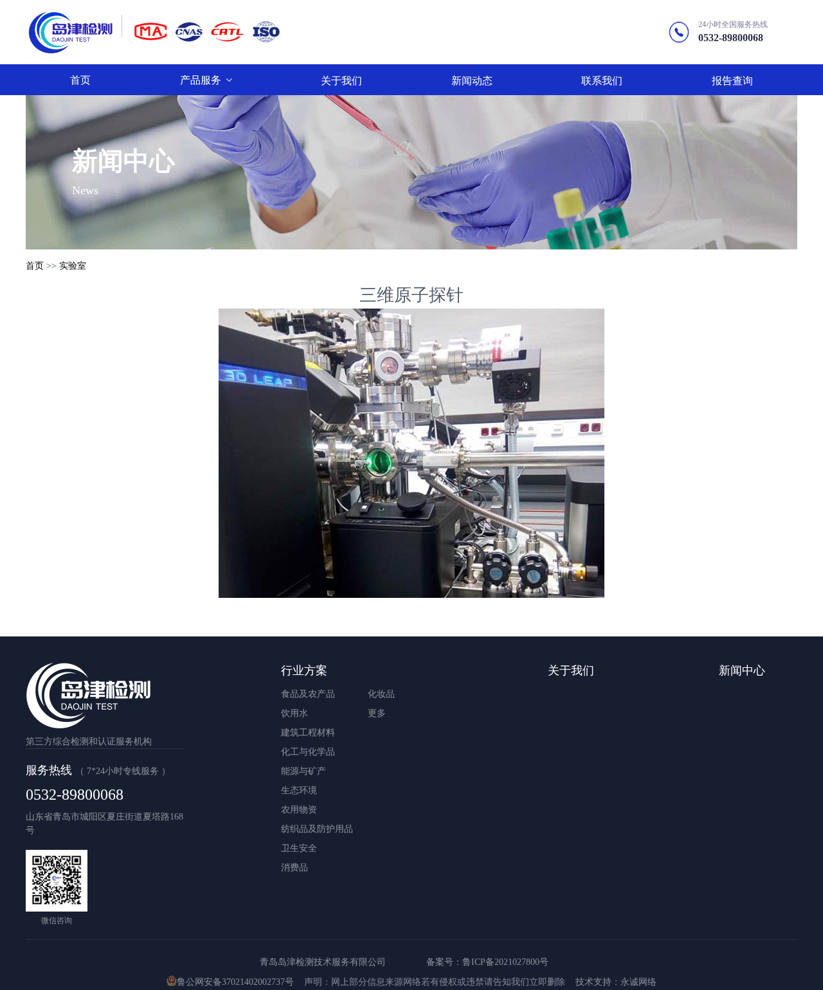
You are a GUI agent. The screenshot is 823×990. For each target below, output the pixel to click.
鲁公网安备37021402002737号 (235, 982)
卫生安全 (299, 848)
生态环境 (299, 790)
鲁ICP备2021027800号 (505, 962)
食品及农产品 (308, 694)
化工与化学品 (308, 752)
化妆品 (381, 694)
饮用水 (294, 713)
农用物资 (299, 810)
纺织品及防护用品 (317, 829)
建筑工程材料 (308, 732)
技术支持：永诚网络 (615, 982)
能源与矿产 (303, 771)
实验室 (72, 266)
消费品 (294, 867)
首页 (35, 266)
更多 (377, 713)
